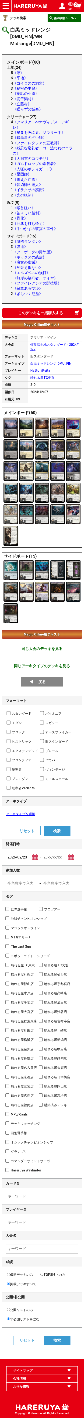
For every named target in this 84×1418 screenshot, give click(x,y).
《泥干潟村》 (24, 99)
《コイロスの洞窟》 (29, 83)
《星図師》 (22, 174)
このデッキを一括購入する (40, 313)
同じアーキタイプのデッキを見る (42, 666)
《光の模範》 (24, 195)
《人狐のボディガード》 (33, 169)
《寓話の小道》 (26, 93)
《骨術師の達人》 (28, 184)
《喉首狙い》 (24, 208)
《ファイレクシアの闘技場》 (37, 283)
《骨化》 (20, 218)
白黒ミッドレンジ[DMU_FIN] (51, 363)
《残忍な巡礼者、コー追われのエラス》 (43, 150)
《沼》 (18, 73)
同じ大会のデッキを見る (42, 648)
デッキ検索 (18, 18)
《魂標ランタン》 (28, 241)
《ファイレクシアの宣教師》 (37, 143)
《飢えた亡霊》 (26, 179)
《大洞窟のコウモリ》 (31, 158)
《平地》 (20, 78)
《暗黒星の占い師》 (29, 137)
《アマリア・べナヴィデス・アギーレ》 (43, 124)
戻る (42, 682)
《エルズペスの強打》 (31, 273)
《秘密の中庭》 (26, 88)
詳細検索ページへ (65, 18)
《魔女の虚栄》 (26, 262)
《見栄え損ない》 (28, 267)
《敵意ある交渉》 (28, 288)
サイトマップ (23, 1370)
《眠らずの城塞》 (28, 109)
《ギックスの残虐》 (29, 257)
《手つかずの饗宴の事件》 (35, 229)
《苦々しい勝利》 (28, 213)
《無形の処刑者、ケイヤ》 (35, 278)
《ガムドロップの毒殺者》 (35, 163)
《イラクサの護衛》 (29, 190)
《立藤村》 (22, 104)
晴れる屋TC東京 (42, 378)
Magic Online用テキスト (42, 324)
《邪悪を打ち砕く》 (29, 223)
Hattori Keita (40, 370)
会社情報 (19, 1378)
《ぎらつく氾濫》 (28, 294)
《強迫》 (20, 246)
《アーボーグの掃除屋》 (33, 252)
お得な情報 (21, 1386)
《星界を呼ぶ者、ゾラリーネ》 (39, 132)
